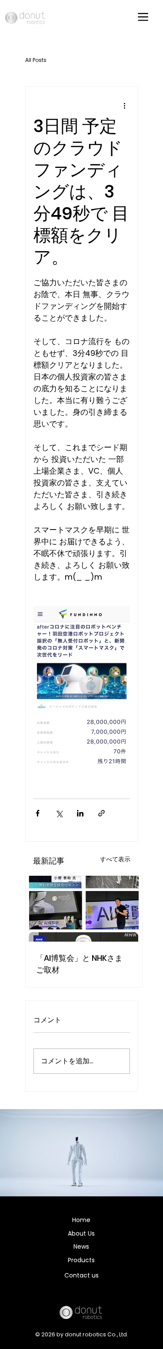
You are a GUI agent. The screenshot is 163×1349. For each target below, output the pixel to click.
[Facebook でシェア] (37, 813)
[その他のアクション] (125, 106)
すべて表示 (115, 859)
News (81, 1246)
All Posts (36, 60)
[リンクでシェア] (101, 813)
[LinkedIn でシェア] (80, 813)
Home (81, 1220)
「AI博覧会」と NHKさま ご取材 (79, 964)
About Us (81, 1233)
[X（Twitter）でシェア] (59, 813)
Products (81, 1260)
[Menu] (143, 17)
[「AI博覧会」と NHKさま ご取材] (84, 909)
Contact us (81, 1275)
